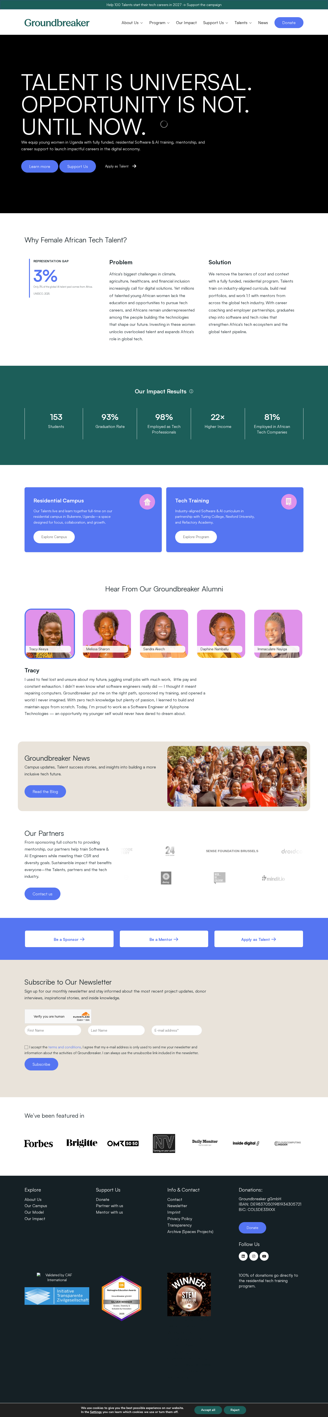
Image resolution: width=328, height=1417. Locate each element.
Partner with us (109, 1205)
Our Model (34, 1212)
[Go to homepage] (57, 22)
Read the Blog (45, 791)
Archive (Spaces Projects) (190, 1231)
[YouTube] (264, 1256)
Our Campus (36, 1205)
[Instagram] (253, 1256)
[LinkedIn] (243, 1256)
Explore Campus (54, 537)
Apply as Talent (117, 166)
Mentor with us (109, 1212)
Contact (174, 1199)
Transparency (179, 1225)
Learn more (39, 166)
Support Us (77, 166)
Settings (96, 1412)
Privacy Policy (179, 1218)
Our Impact (35, 1218)
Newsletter (177, 1205)
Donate (102, 1199)
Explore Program (196, 537)
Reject (234, 1410)
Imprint (174, 1212)
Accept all (208, 1410)
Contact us (42, 893)
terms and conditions (64, 1047)
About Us (33, 1199)
